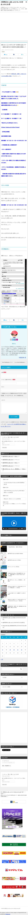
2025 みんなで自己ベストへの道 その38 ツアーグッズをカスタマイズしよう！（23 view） (17, 600)
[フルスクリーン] (24, 528)
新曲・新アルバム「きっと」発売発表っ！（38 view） (16, 580)
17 (2, 649)
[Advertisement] (14, 26)
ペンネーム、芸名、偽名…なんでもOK (10, 437)
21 (17, 649)
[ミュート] (22, 528)
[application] (14, 523)
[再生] (3, 528)
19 (10, 649)
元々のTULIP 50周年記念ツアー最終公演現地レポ (21, 362)
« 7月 (2, 659)
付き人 (16, 456)
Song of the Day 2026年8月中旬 (9, 625)
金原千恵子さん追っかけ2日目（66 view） (15, 553)
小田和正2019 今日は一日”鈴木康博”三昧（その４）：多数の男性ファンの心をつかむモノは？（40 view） (16, 574)
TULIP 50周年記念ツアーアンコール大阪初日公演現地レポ (8, 362)
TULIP (3, 51)
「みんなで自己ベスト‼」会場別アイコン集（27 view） (16, 594)
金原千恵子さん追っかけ (8, 456)
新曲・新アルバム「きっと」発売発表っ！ (12, 469)
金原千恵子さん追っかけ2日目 (9, 617)
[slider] (13, 528)
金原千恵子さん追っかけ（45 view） (14, 560)
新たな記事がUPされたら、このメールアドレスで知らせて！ (13, 442)
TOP (13, 792)
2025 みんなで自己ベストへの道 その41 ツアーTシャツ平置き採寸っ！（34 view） (17, 587)
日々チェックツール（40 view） (14, 566)
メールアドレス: (5, 760)
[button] (14, 523)
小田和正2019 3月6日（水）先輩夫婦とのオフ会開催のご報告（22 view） (17, 607)
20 (14, 649)
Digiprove (8, 914)
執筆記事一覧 (22, 357)
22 (21, 649)
